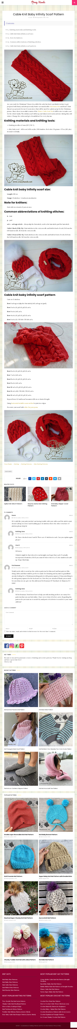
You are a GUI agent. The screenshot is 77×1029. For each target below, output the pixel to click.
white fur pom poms (31, 407)
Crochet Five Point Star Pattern (50, 1001)
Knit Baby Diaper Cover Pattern (59, 505)
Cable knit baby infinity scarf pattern (22, 46)
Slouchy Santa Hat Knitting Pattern (37, 505)
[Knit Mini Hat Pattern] (56, 940)
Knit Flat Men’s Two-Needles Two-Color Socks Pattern (55, 749)
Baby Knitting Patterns (41, 464)
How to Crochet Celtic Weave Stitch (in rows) (54, 1004)
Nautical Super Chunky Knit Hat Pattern (18, 918)
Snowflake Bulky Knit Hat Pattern (50, 984)
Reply (71, 515)
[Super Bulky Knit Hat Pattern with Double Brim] (56, 857)
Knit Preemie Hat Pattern (13, 876)
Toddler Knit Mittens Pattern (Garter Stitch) (16, 1012)
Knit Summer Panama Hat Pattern (14, 710)
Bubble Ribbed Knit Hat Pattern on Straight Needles (56, 986)
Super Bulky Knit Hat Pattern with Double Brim (55, 876)
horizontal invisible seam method (22, 403)
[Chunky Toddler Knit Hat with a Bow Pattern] (21, 940)
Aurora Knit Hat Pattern (47, 918)
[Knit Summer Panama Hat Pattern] (21, 690)
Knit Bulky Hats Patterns (10, 982)
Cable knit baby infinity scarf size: (20, 34)
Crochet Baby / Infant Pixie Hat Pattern (52, 1009)
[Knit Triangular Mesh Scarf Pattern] (21, 729)
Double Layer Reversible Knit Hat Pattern (19, 835)
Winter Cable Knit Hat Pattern (49, 989)
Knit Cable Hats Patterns (10, 985)
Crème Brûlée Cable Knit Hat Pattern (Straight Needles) (55, 980)
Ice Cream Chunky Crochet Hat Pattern (52, 1017)
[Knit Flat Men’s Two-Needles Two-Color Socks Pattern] (56, 729)
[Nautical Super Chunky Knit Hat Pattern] (21, 898)
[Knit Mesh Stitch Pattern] (56, 690)
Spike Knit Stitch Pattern (13, 504)
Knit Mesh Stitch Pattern (46, 710)
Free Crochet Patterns (47, 1025)
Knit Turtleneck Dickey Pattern (12, 1009)
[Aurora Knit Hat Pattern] (56, 898)
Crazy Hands (8, 464)
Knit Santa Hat (55, 106)
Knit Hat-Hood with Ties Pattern (48, 788)
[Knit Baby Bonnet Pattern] (56, 815)
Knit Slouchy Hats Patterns (10, 990)
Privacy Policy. (57, 1025)
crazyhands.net (25, 1025)
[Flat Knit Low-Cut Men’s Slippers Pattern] (21, 769)
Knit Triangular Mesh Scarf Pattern (14, 749)
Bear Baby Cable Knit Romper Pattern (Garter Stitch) (19, 1014)
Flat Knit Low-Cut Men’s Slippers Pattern (16, 788)
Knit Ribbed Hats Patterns (10, 987)
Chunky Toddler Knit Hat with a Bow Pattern (20, 960)
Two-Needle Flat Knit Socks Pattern (13, 1001)
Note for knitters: (15, 38)
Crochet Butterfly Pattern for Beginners (53, 1006)
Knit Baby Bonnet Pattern (48, 835)
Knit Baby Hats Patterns (9, 979)
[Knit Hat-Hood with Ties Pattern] (56, 769)
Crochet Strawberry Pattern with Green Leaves (55, 1012)
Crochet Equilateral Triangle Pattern (52, 1014)
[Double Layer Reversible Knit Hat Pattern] (21, 815)
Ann (31, 17)
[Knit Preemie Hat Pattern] (21, 857)
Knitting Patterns (26, 464)
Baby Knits (8, 471)
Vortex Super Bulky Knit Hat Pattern (51, 992)
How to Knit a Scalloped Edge (11, 1006)
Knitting (16, 464)
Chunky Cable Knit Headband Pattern (14, 1004)
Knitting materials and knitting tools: (22, 30)
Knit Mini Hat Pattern (46, 960)
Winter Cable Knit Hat (45, 111)
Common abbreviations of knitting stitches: (24, 42)
